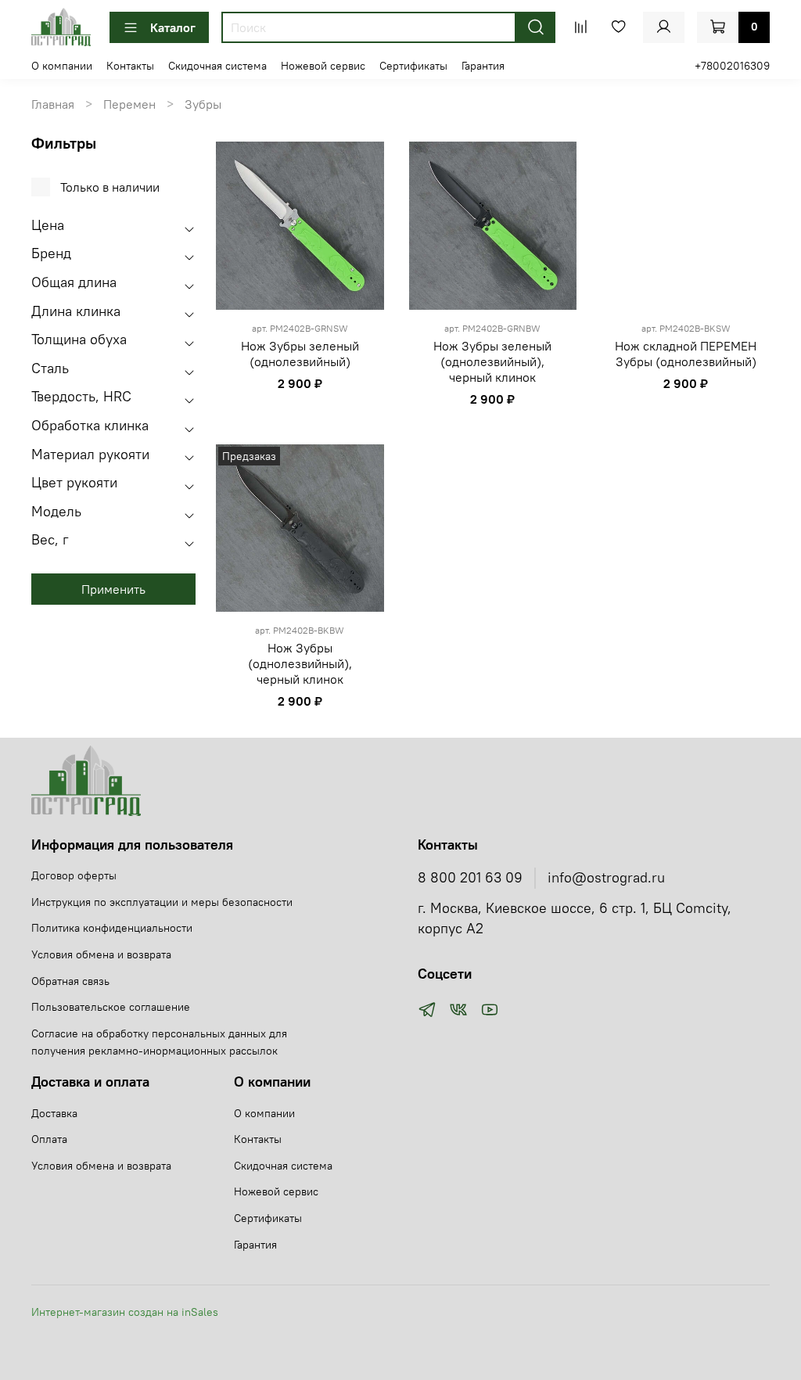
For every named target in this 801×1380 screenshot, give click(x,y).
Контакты (130, 66)
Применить (113, 589)
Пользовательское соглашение (110, 1007)
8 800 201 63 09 (470, 877)
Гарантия (483, 66)
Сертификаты (413, 66)
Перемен (129, 104)
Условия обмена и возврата (101, 954)
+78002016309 (732, 66)
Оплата (49, 1139)
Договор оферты (74, 875)
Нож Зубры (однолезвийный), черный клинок (300, 663)
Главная (52, 104)
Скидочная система (217, 66)
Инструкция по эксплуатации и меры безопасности (162, 902)
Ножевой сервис (323, 66)
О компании (61, 66)
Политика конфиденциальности (111, 928)
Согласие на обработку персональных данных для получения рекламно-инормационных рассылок (159, 1042)
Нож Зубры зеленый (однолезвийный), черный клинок (492, 361)
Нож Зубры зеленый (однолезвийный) (300, 353)
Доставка (54, 1113)
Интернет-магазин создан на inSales (124, 1312)
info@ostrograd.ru (606, 877)
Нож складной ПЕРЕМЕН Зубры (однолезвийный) (685, 353)
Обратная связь (70, 981)
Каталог (173, 27)
